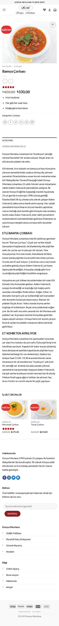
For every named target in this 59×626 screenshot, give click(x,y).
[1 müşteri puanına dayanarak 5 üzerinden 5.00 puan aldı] (29, 87)
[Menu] (4, 9)
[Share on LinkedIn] (32, 122)
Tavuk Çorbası (37, 424)
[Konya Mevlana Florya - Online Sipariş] (25, 10)
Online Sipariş (12, 569)
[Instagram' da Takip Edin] (9, 478)
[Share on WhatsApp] (5, 122)
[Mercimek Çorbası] (15, 409)
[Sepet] (55, 9)
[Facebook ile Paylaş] (10, 122)
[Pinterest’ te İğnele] (26, 122)
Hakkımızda (11, 581)
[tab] (29, 140)
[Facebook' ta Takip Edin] (4, 478)
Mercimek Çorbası (10, 424)
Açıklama (7, 140)
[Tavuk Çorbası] (44, 409)
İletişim (9, 587)
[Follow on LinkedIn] (18, 478)
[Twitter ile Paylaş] (15, 122)
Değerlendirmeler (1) (14, 146)
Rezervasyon (12, 575)
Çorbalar (18, 66)
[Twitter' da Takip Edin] (13, 478)
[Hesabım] (49, 9)
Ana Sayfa (6, 66)
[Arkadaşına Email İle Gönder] (21, 122)
